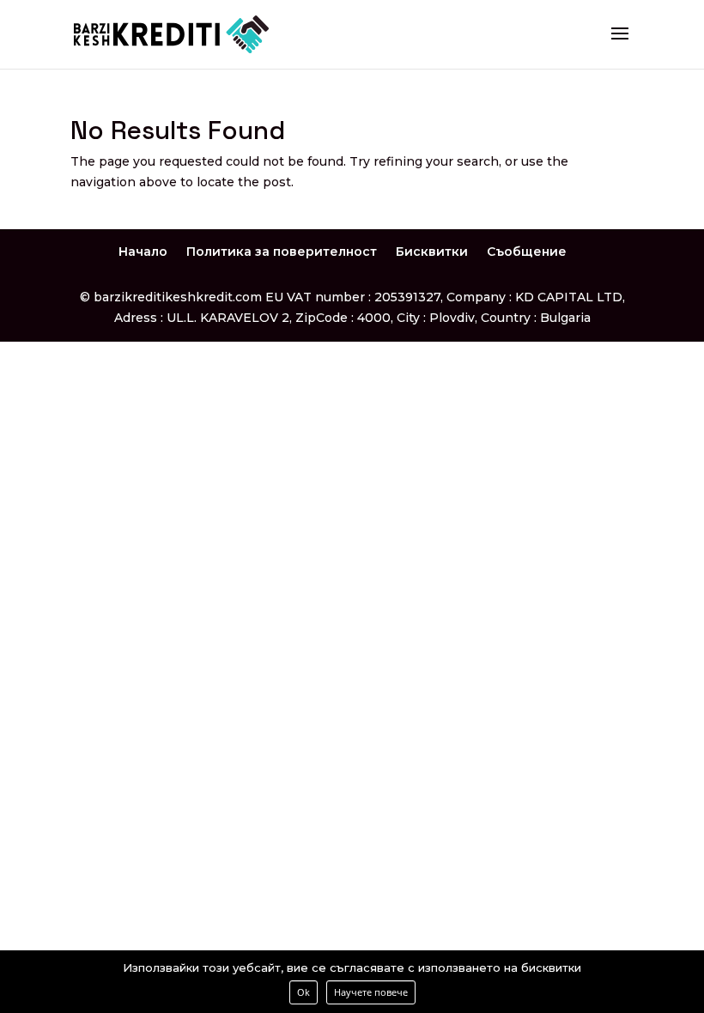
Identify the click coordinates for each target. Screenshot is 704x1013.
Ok (303, 992)
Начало (142, 251)
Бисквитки (432, 251)
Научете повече (371, 992)
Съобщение (527, 251)
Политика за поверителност (281, 251)
